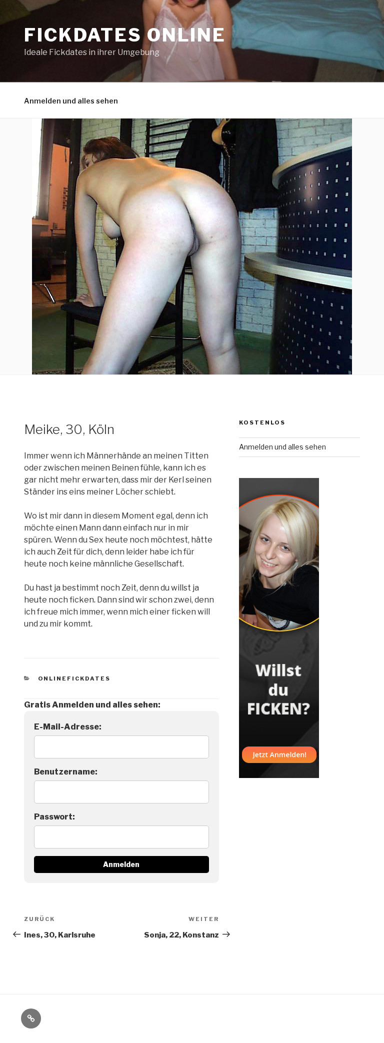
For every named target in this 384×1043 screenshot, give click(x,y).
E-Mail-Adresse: (68, 727)
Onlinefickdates (74, 678)
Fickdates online (125, 35)
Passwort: (54, 817)
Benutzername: (66, 771)
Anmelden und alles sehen (71, 100)
